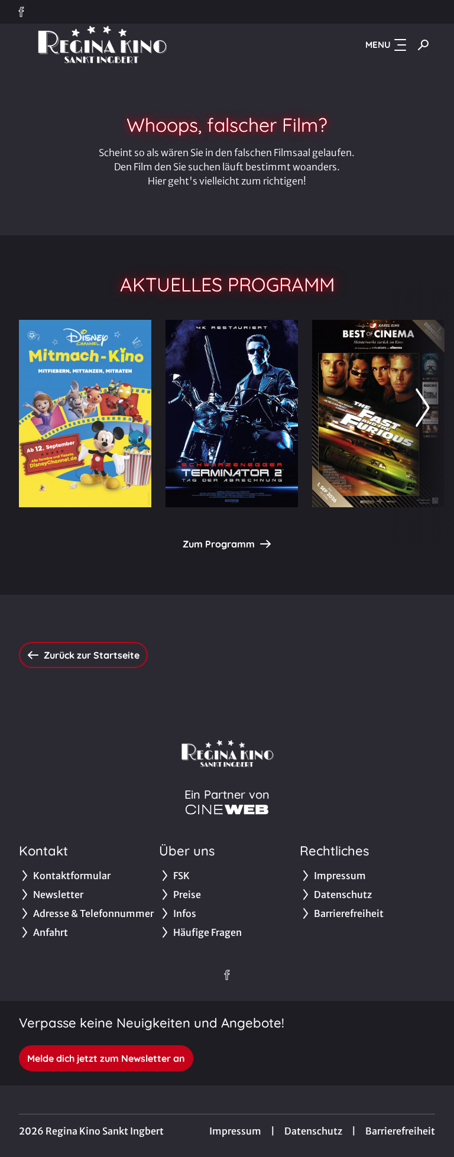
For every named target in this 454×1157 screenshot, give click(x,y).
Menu (378, 44)
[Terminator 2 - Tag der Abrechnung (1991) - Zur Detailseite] (232, 413)
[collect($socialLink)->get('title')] (21, 12)
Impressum (235, 1131)
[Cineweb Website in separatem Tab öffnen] (227, 809)
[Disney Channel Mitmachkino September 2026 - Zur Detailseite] (85, 413)
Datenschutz (313, 1131)
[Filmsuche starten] (423, 45)
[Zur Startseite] (101, 45)
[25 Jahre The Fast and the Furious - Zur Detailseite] (378, 413)
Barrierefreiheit (400, 1131)
